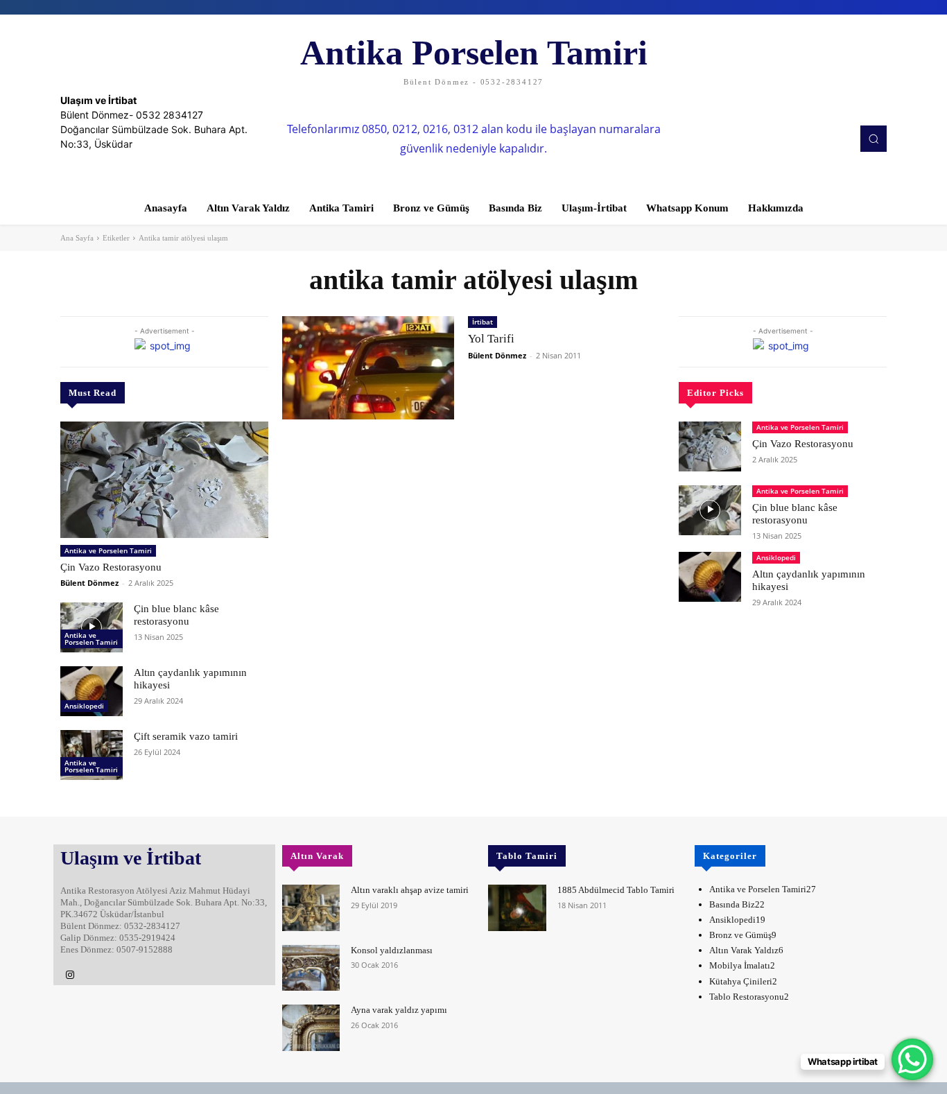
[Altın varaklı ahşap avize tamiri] (311, 908)
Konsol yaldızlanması (392, 950)
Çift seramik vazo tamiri (186, 736)
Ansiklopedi (84, 706)
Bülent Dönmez (89, 583)
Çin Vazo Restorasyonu (111, 567)
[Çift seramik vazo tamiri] (91, 755)
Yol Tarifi (491, 338)
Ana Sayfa (77, 238)
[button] (873, 138)
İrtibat (482, 322)
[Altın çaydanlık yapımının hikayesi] (91, 691)
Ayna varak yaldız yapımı (399, 1010)
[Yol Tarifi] (368, 367)
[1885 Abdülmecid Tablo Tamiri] (517, 908)
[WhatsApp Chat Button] (912, 1059)
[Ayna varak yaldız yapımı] (311, 1028)
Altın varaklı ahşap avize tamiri (410, 890)
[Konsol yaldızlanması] (311, 968)
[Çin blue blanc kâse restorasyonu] (91, 627)
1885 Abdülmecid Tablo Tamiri (616, 890)
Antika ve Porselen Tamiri (108, 550)
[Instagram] (70, 975)
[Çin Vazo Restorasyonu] (164, 480)
